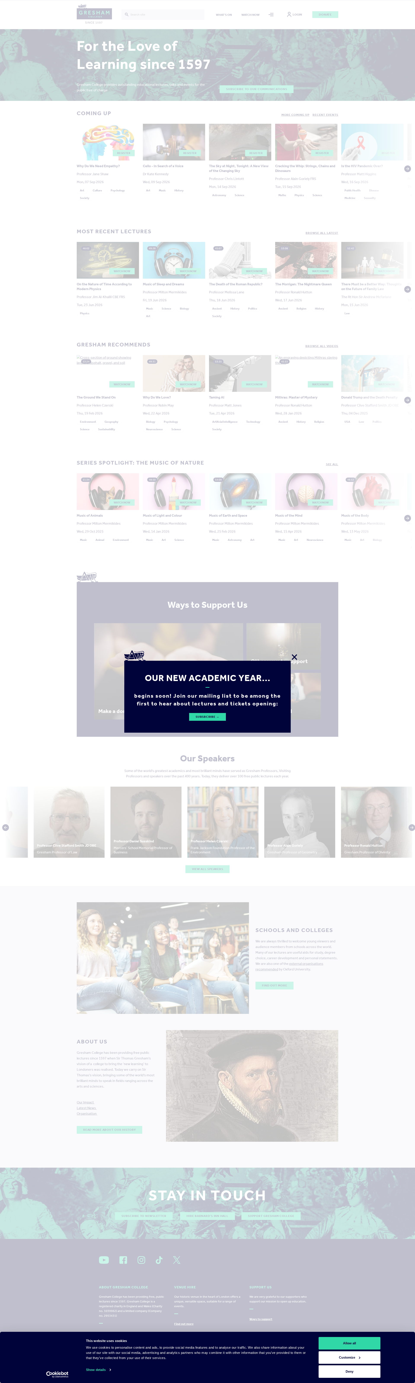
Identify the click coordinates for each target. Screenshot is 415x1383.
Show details (96, 1370)
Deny (349, 1371)
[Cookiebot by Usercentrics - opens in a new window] (57, 1374)
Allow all (349, 1343)
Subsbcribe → (207, 717)
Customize (347, 1357)
